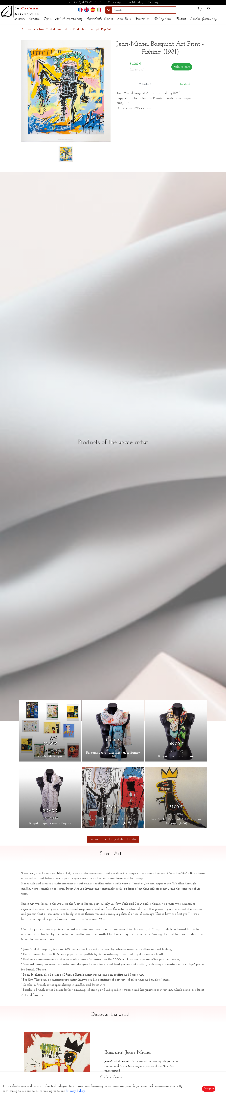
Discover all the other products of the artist (113, 839)
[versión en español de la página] (92, 9)
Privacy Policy (75, 1091)
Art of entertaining (69, 19)
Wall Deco (124, 19)
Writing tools (162, 19)
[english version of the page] (86, 9)
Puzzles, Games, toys (203, 19)
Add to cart (182, 66)
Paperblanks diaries (100, 19)
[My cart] (201, 9)
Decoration (142, 19)
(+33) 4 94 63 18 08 (87, 2)
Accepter (208, 1088)
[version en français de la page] (80, 9)
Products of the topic (92, 29)
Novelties (35, 19)
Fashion (181, 19)
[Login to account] (208, 10)
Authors (20, 19)
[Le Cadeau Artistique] (20, 11)
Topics (48, 19)
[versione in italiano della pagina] (99, 9)
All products (44, 29)
